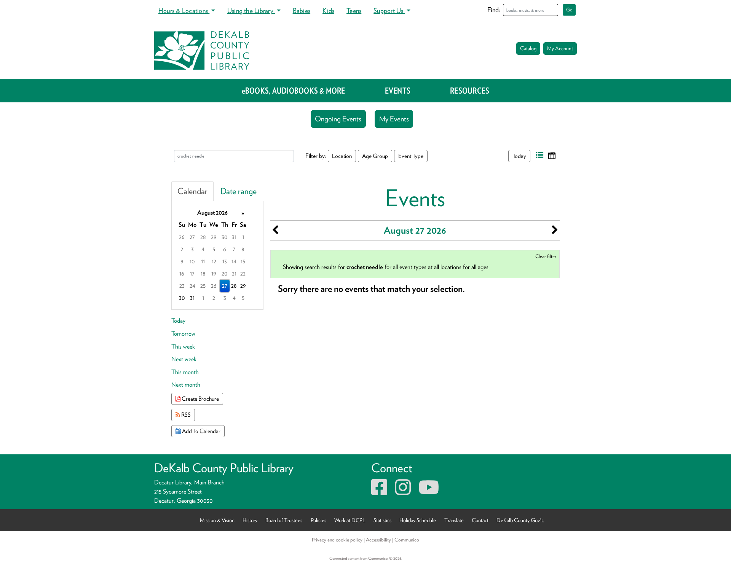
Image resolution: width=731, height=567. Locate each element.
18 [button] (203, 273)
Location (342, 155)
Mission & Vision (217, 520)
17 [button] (192, 273)
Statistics (382, 520)
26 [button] (182, 236)
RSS (185, 414)
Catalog (528, 48)
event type (410, 155)
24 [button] (192, 285)
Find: (493, 10)
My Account (560, 48)
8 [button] (242, 249)
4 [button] (202, 249)
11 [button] (203, 261)
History (250, 520)
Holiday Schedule (417, 520)
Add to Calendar (200, 431)
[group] (217, 255)
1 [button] (243, 236)
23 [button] (182, 285)
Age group (375, 155)
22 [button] (243, 273)
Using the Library (251, 10)
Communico (406, 540)
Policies (318, 520)
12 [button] (214, 261)
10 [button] (192, 261)
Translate (454, 520)
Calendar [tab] (192, 191)
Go (569, 10)
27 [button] (192, 236)
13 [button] (224, 261)
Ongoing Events (338, 119)
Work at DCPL (350, 520)
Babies (301, 10)
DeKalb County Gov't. (520, 520)
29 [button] (214, 236)
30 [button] (225, 236)
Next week (183, 359)
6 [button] (224, 249)
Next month (185, 384)
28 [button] (203, 236)
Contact (480, 520)
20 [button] (225, 273)
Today (519, 155)
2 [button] (181, 249)
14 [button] (233, 261)
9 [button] (182, 261)
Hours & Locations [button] (183, 10)
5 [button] (213, 249)
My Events (394, 119)
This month (185, 372)
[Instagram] (403, 491)
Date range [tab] (238, 191)
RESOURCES (469, 91)
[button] (539, 155)
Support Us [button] (389, 10)
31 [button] (234, 236)
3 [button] (192, 249)
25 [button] (203, 285)
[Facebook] (379, 491)
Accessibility (378, 540)
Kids (328, 10)
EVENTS (397, 91)
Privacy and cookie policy (337, 540)
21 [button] (234, 273)
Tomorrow (183, 333)
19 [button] (213, 273)
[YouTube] (428, 491)
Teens (353, 10)
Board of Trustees (283, 520)
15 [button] (243, 261)
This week (183, 346)
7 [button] (234, 249)
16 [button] (181, 273)
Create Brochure (199, 398)
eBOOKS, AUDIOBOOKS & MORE (293, 91)
